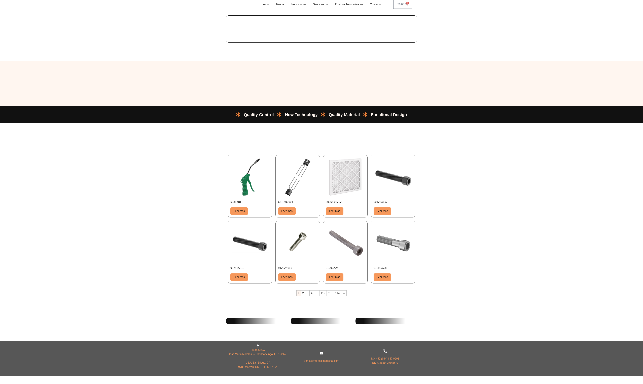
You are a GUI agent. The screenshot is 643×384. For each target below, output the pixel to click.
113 (330, 293)
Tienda (280, 4)
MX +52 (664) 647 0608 (385, 358)
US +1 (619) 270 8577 (385, 362)
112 (323, 293)
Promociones (298, 4)
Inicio (266, 4)
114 (337, 293)
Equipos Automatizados (349, 4)
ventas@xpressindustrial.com (321, 360)
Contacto (375, 4)
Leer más (239, 211)
